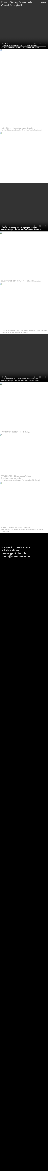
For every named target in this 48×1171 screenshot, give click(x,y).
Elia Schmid (36, 480)
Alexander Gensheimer (12, 47)
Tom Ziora (35, 47)
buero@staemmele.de (15, 556)
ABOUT (44, 2)
